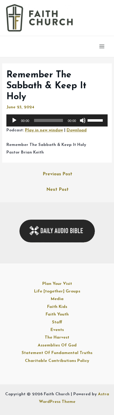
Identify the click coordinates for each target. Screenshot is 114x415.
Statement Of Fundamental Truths (57, 353)
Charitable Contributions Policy (57, 361)
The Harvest (57, 337)
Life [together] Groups (57, 291)
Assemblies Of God (57, 345)
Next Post (58, 189)
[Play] (14, 120)
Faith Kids (57, 307)
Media (57, 299)
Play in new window (44, 130)
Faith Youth (57, 314)
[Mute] (83, 120)
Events (57, 330)
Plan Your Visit (57, 284)
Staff (57, 322)
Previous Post (57, 174)
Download (77, 130)
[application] (57, 120)
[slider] (96, 119)
